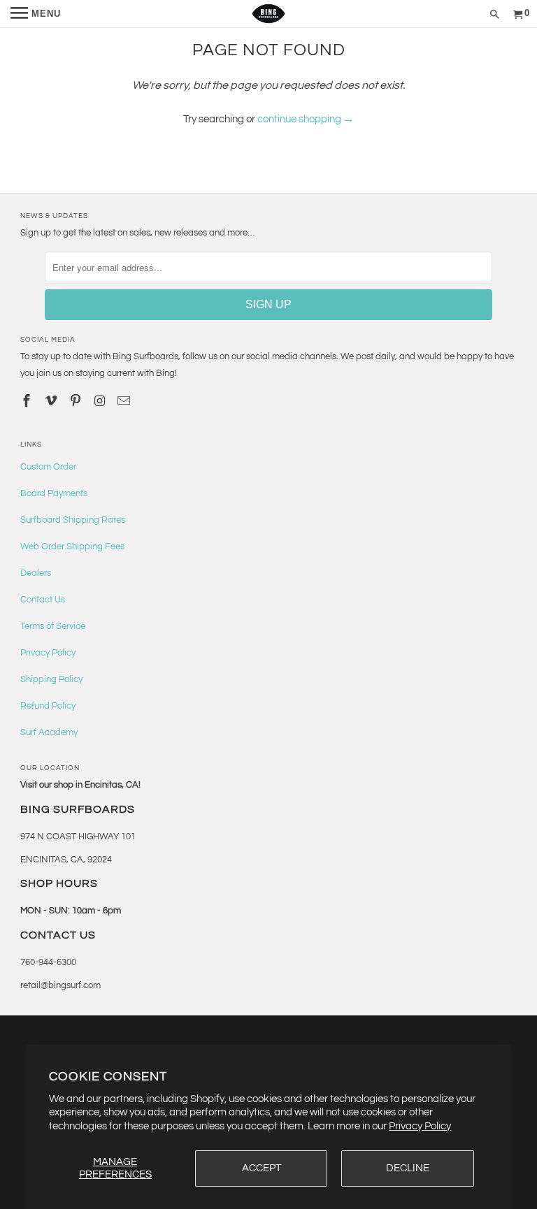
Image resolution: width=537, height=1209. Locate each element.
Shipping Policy (51, 679)
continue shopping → (305, 119)
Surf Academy (49, 732)
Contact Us (42, 599)
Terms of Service (52, 626)
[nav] (35, 14)
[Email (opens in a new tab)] (125, 401)
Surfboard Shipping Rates (72, 520)
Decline (407, 1168)
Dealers (35, 573)
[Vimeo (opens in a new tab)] (52, 401)
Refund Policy (48, 706)
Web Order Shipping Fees (72, 546)
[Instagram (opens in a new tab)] (101, 401)
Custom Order (48, 467)
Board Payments (53, 493)
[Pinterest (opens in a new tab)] (77, 401)
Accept (261, 1168)
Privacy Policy (420, 1126)
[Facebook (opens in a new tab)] (28, 401)
